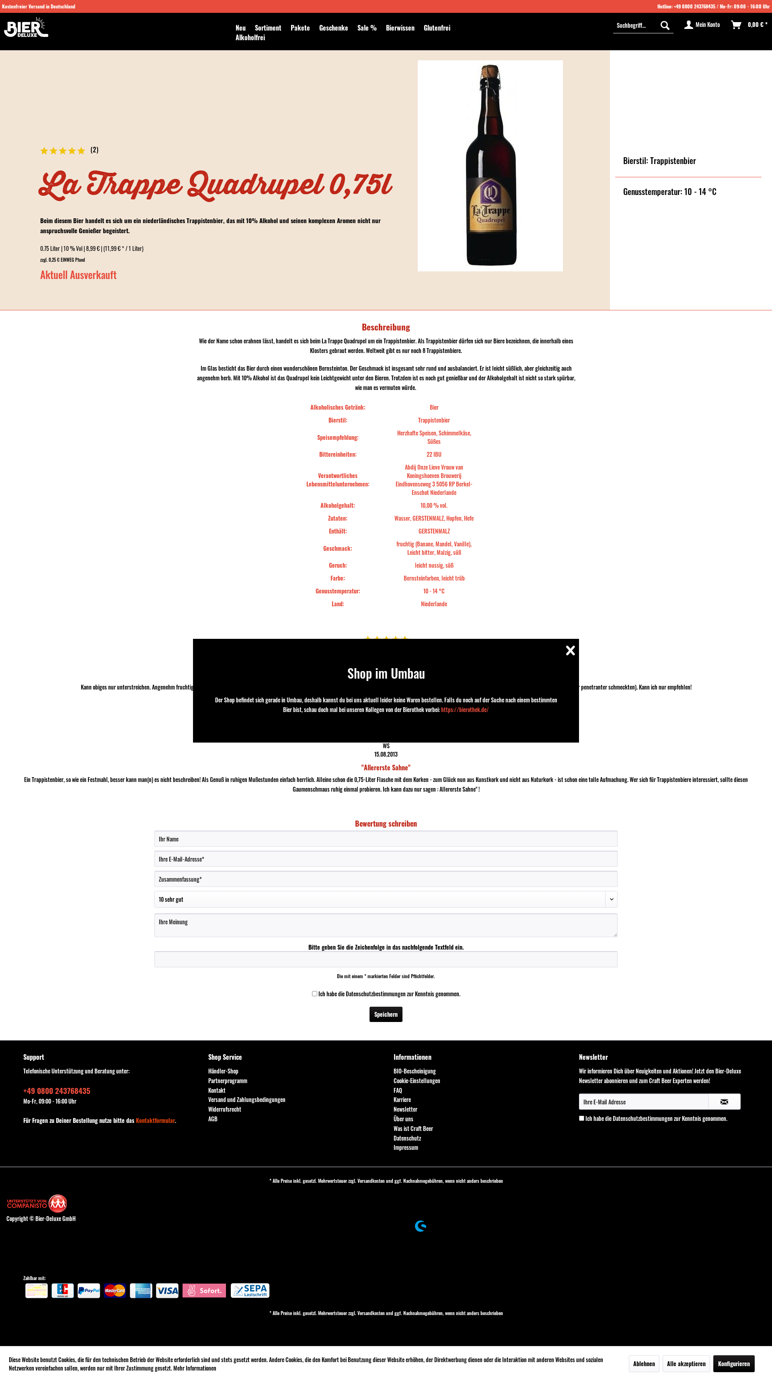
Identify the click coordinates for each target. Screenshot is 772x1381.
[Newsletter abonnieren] (724, 1102)
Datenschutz (407, 1138)
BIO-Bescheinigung (415, 1071)
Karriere (402, 1099)
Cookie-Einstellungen (417, 1080)
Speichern (386, 1014)
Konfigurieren (734, 1363)
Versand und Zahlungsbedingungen (246, 1099)
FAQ (398, 1090)
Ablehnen (644, 1363)
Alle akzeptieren (686, 1363)
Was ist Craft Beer (413, 1128)
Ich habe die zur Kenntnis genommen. (389, 993)
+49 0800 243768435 (694, 6)
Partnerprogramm (227, 1080)
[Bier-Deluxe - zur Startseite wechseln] (26, 27)
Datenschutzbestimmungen (376, 993)
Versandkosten (371, 1180)
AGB (213, 1118)
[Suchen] (665, 25)
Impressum (406, 1147)
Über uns (403, 1118)
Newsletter (405, 1109)
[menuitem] (241, 28)
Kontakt (217, 1090)
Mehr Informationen (194, 1368)
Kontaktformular (155, 1120)
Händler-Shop (223, 1071)
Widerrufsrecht (224, 1109)
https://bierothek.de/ (465, 709)
